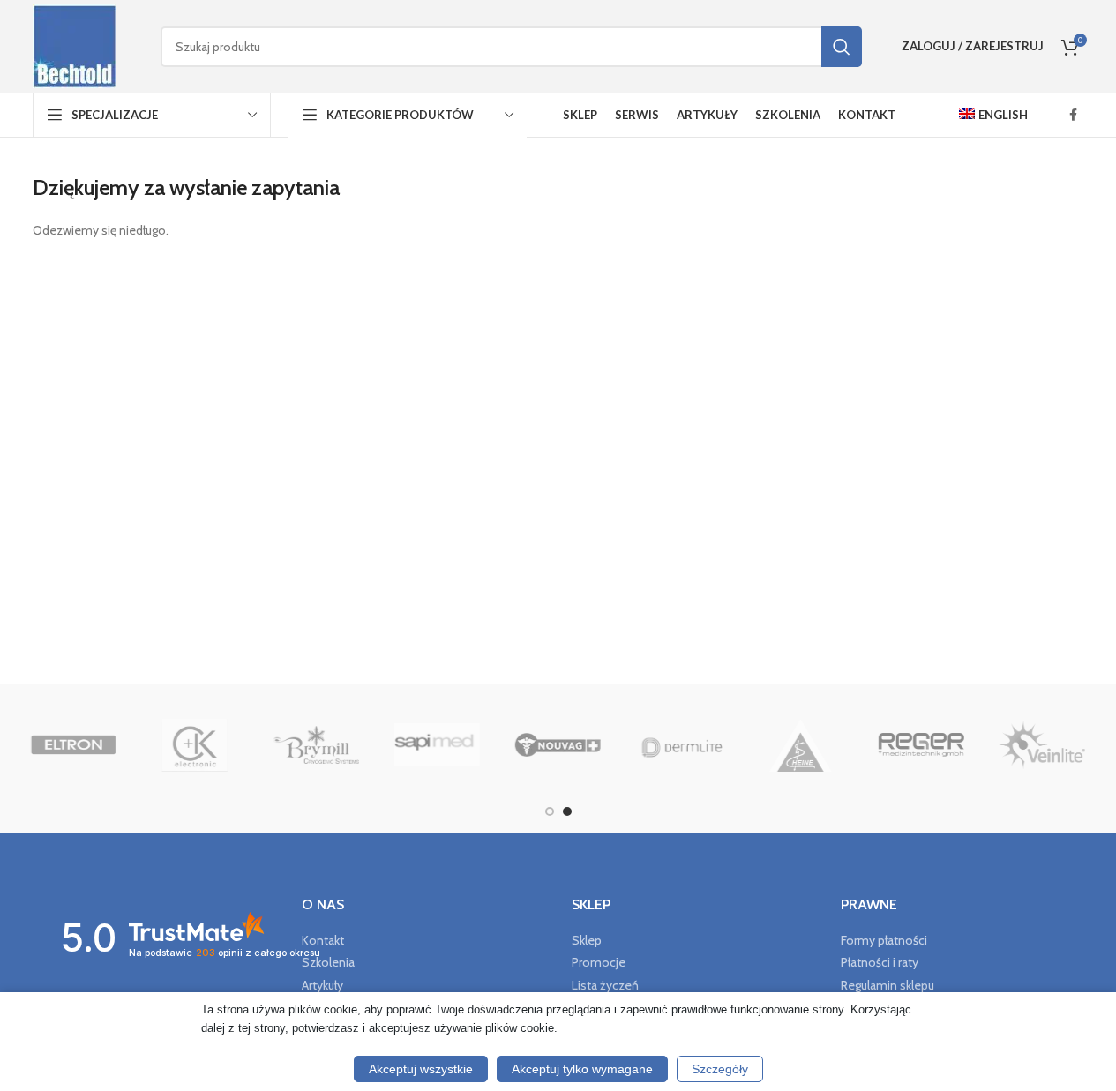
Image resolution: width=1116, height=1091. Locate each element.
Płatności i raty (879, 962)
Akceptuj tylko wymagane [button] (582, 1069)
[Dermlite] (678, 745)
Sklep (587, 940)
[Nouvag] (558, 745)
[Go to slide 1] (549, 811)
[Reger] (921, 745)
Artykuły (322, 985)
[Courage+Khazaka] (194, 745)
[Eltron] (73, 745)
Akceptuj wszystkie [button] (421, 1069)
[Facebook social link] (1073, 115)
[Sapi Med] (437, 745)
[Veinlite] (1042, 745)
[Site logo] (74, 45)
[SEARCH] (841, 46)
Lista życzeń (605, 985)
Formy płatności (884, 940)
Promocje (598, 962)
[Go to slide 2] (567, 811)
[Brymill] (315, 745)
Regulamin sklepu (887, 985)
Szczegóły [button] (720, 1069)
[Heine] (799, 745)
